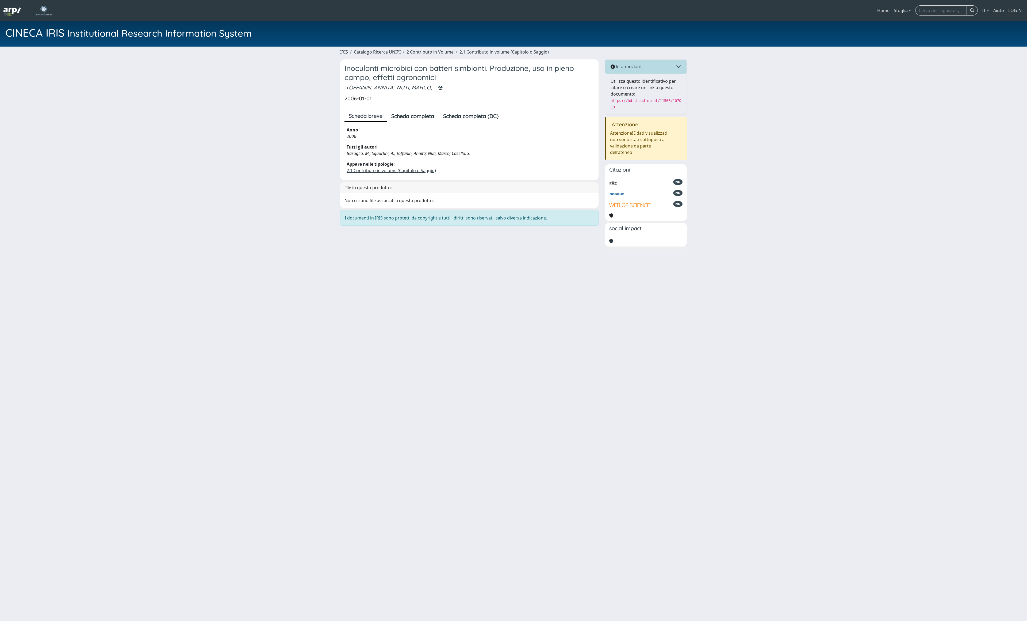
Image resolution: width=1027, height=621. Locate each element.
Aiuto (998, 10)
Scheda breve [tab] (365, 115)
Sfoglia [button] (901, 10)
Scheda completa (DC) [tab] (471, 116)
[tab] (507, 116)
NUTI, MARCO (414, 87)
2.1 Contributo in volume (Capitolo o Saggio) (504, 52)
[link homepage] (14, 10)
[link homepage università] (43, 10)
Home (883, 10)
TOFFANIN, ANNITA (369, 87)
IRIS (344, 52)
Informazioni (628, 66)
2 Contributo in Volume (430, 52)
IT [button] (984, 10)
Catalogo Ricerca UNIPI (377, 52)
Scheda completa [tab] (412, 116)
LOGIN (1015, 10)
